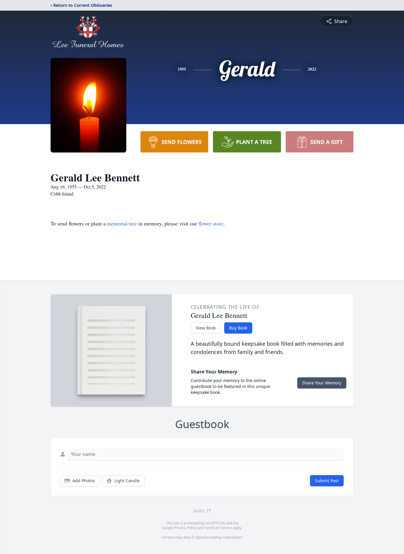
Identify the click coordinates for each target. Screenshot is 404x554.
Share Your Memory (321, 383)
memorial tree (122, 223)
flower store (210, 223)
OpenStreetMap (208, 537)
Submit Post (327, 480)
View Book (206, 328)
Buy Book (238, 328)
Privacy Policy (185, 527)
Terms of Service (218, 527)
